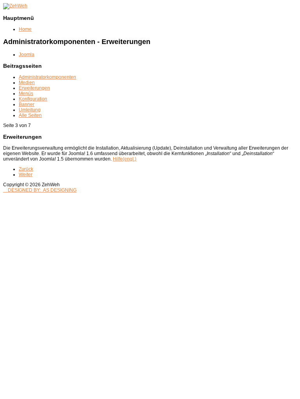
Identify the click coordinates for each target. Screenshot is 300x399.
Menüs (26, 93)
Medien (27, 82)
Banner (26, 104)
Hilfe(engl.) (124, 159)
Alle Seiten (30, 115)
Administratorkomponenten (47, 77)
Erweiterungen (34, 88)
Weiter (25, 174)
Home (25, 29)
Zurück (26, 169)
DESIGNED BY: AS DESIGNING (40, 190)
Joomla (26, 54)
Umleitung (30, 110)
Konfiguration (33, 99)
